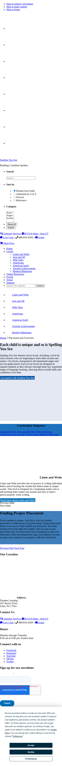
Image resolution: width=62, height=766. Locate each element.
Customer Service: (12, 233)
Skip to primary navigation (19, 4)
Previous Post (7, 548)
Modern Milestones (49, 434)
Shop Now (8, 243)
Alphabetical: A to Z (26, 194)
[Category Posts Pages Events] (10, 221)
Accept (31, 745)
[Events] (10, 218)
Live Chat (8, 237)
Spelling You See (8, 160)
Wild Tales (35, 431)
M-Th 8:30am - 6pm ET (36, 233)
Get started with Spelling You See (17, 377)
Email (41, 237)
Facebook (11, 650)
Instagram (11, 653)
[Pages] (10, 215)
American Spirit (8, 434)
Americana (46, 431)
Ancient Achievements (28, 434)
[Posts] (10, 213)
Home (3, 338)
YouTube (11, 656)
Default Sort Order (25, 191)
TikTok (10, 658)
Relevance (21, 200)
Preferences (31, 759)
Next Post (19, 548)
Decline (31, 752)
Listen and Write (8, 431)
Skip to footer (13, 9)
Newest (20, 197)
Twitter (10, 661)
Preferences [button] (18, 736)
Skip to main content (16, 6)
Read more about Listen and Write (17, 500)
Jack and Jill (23, 431)
